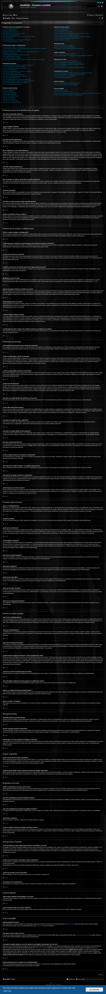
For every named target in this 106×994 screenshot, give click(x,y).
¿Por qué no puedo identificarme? (11, 35)
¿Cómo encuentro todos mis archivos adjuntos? (66, 84)
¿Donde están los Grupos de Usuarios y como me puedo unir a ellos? (71, 33)
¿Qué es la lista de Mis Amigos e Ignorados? (65, 53)
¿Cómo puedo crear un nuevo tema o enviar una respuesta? (18, 65)
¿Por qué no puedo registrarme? (11, 31)
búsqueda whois (39, 948)
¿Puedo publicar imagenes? (10, 94)
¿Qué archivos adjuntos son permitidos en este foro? (67, 83)
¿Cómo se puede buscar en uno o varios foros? (66, 61)
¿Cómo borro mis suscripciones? (62, 77)
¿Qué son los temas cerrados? (10, 100)
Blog (54, 984)
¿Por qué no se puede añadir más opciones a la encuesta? (17, 71)
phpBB (94, 281)
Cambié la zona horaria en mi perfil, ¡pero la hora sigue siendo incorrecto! (21, 51)
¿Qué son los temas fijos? (9, 99)
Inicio (51, 983)
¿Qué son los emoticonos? (9, 92)
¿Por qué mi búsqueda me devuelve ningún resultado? (67, 62)
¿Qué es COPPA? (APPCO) (10, 30)
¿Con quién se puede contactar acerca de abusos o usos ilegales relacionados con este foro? (77, 93)
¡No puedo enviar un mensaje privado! (63, 45)
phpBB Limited (70, 924)
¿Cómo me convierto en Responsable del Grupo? (66, 35)
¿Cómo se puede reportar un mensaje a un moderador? (17, 79)
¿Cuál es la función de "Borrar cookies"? (13, 41)
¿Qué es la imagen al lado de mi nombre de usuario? (16, 54)
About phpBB (39, 925)
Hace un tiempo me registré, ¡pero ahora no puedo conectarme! (19, 36)
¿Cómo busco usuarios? (60, 65)
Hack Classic (49, 984)
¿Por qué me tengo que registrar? (11, 28)
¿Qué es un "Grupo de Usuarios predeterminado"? (67, 38)
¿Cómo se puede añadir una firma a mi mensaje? (15, 68)
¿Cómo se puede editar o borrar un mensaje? (14, 66)
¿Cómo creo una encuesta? (10, 69)
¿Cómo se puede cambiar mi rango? (12, 58)
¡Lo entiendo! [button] (94, 989)
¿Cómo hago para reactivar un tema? (12, 84)
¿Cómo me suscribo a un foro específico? (64, 76)
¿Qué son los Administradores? (62, 28)
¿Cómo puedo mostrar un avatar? (11, 56)
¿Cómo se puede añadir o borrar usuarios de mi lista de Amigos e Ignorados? (73, 55)
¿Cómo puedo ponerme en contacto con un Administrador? (69, 94)
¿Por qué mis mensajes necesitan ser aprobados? (15, 82)
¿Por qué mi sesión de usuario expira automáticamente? (17, 39)
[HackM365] (11, 6)
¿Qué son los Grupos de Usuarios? (63, 31)
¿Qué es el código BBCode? (10, 89)
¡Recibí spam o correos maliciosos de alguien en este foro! (69, 48)
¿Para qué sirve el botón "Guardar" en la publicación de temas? (19, 81)
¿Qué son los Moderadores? (61, 30)
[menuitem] (15, 15)
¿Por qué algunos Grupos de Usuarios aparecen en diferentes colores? (72, 36)
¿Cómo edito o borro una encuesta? (12, 73)
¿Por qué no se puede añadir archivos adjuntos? (15, 76)
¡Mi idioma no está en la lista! (10, 53)
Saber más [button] (7, 991)
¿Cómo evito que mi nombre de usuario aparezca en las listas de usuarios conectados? (25, 48)
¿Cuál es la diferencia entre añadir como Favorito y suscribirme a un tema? (73, 72)
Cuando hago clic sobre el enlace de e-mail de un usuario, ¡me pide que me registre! (24, 59)
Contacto (58, 984)
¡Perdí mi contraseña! (8, 38)
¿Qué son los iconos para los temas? (12, 102)
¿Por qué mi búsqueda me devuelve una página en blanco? (69, 64)
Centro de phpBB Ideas (82, 935)
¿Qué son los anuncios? (9, 97)
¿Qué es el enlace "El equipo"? (62, 39)
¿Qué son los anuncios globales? (11, 96)
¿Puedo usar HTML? (8, 91)
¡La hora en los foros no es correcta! (12, 50)
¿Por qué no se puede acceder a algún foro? (14, 74)
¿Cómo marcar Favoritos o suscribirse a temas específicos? (69, 74)
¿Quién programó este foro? (61, 90)
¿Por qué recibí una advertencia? (11, 77)
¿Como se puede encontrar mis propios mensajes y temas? (69, 67)
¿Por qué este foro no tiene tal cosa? (63, 91)
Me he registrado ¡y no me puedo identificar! (14, 33)
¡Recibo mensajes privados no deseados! (64, 46)
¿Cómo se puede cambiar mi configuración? (14, 46)
